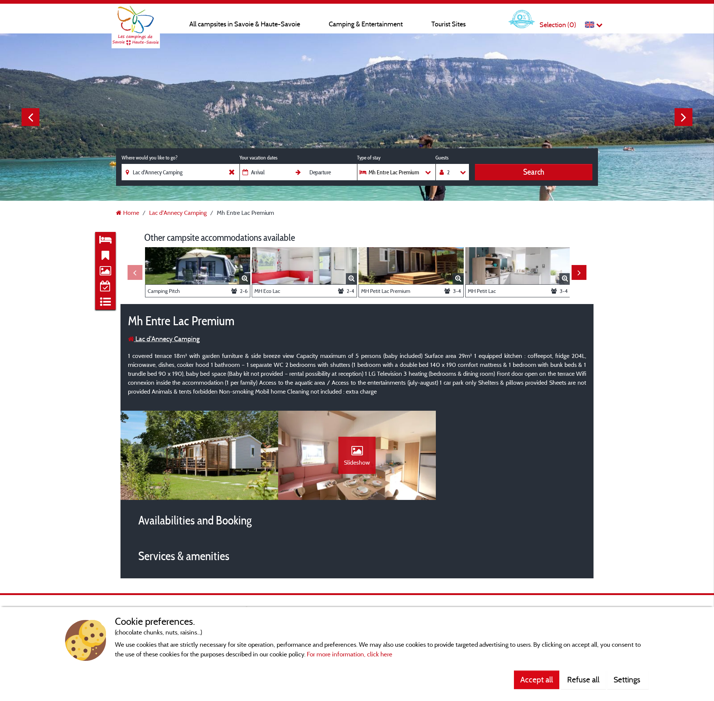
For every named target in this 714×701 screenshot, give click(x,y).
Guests (441, 157)
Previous (30, 117)
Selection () (558, 24)
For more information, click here (349, 654)
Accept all (536, 679)
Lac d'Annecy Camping (167, 339)
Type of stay (368, 157)
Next (683, 117)
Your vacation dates (258, 157)
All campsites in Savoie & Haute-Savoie (244, 24)
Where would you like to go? (149, 157)
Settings (628, 679)
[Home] (136, 20)
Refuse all (583, 679)
